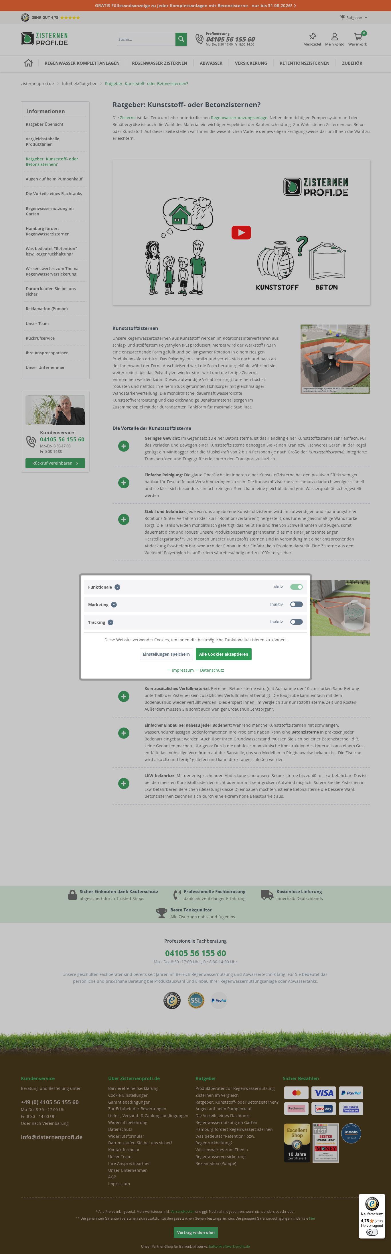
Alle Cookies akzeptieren (223, 654)
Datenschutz (211, 670)
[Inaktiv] (296, 604)
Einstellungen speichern (166, 654)
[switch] (372, 1232)
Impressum (182, 670)
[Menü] (381, 1197)
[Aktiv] (296, 587)
